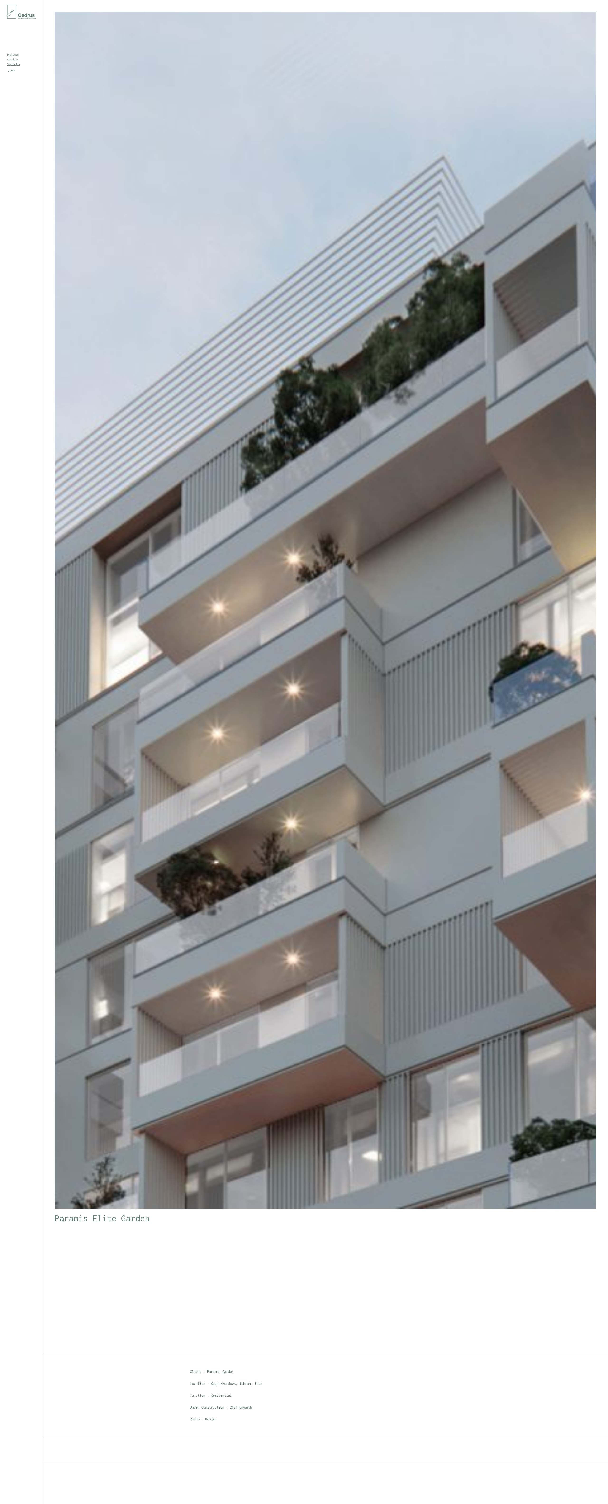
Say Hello (13, 64)
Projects (13, 54)
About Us (13, 59)
